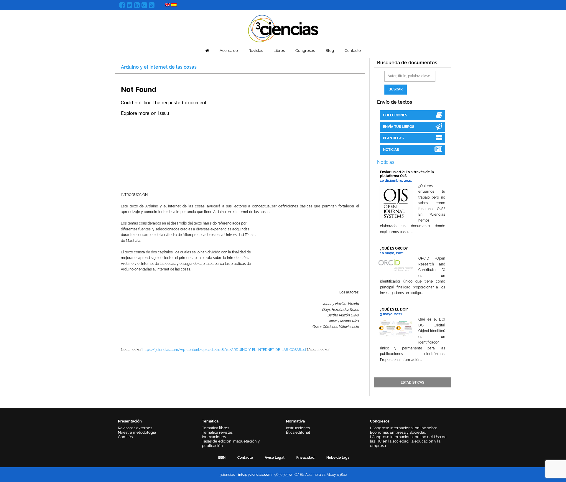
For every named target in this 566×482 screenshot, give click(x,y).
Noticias (391, 150)
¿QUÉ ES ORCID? (394, 248)
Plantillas (393, 138)
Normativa (295, 421)
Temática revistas (217, 432)
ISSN (222, 457)
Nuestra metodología (137, 432)
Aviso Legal (274, 457)
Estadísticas (412, 382)
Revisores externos (135, 428)
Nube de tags (337, 457)
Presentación (130, 421)
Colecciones (395, 115)
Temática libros (215, 428)
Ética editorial (298, 432)
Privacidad (305, 457)
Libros (279, 50)
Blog (329, 50)
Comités (125, 437)
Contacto (353, 50)
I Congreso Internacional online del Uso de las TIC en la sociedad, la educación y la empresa (408, 441)
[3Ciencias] (283, 28)
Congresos (305, 50)
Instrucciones (298, 428)
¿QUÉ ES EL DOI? (394, 309)
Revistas (256, 50)
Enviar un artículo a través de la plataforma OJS (407, 174)
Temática (210, 421)
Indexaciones (214, 437)
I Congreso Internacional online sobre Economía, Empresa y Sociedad (403, 430)
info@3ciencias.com (255, 475)
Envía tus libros (398, 127)
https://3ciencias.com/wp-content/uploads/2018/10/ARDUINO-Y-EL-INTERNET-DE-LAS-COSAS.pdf (224, 350)
